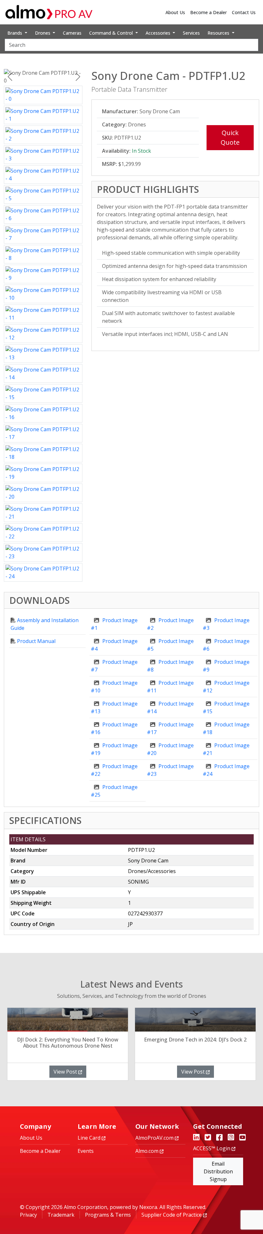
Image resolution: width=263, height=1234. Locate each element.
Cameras (72, 33)
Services (191, 33)
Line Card (90, 1137)
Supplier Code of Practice (172, 1214)
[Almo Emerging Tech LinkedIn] (196, 1138)
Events (86, 1150)
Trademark (60, 1214)
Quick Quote (230, 137)
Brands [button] (15, 33)
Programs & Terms (108, 1214)
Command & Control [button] (111, 33)
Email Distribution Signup (218, 1171)
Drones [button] (43, 33)
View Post (66, 1071)
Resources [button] (219, 33)
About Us (175, 12)
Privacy (28, 1214)
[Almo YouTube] (242, 1138)
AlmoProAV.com (155, 1137)
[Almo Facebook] (219, 1138)
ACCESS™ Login (212, 1148)
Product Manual (36, 641)
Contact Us (244, 12)
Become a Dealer (208, 12)
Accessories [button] (159, 33)
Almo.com (147, 1150)
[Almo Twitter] (208, 1138)
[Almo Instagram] (231, 1138)
